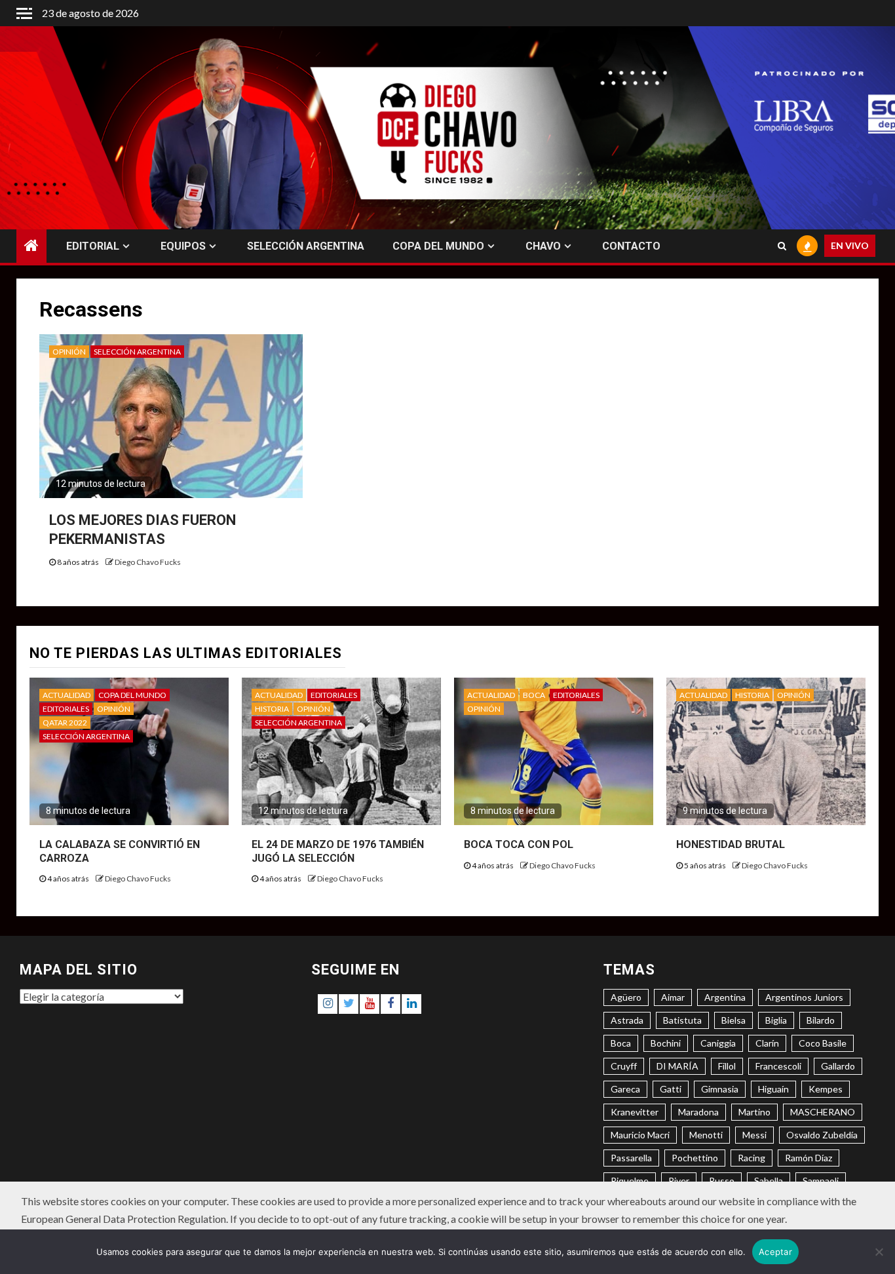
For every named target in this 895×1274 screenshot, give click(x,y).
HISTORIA (272, 709)
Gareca (625, 1088)
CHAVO (543, 246)
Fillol (727, 1065)
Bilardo (821, 1020)
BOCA (534, 695)
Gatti (670, 1088)
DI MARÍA (677, 1065)
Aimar (673, 997)
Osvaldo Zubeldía (822, 1134)
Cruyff (624, 1065)
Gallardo (838, 1065)
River (678, 1180)
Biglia (776, 1020)
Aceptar (775, 1251)
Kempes (826, 1088)
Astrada (627, 1020)
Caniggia (718, 1043)
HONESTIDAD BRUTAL (730, 844)
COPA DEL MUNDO (438, 246)
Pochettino (695, 1157)
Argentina (725, 997)
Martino (754, 1111)
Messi (754, 1134)
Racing (751, 1157)
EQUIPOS (183, 246)
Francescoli (778, 1065)
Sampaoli (821, 1180)
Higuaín (773, 1088)
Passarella (631, 1157)
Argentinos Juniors (804, 997)
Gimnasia (719, 1088)
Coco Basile (823, 1043)
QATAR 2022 (65, 722)
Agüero (626, 997)
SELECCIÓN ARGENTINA (305, 246)
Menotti (706, 1134)
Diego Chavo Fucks (148, 562)
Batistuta (682, 1020)
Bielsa (733, 1020)
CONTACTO (631, 246)
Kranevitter (634, 1111)
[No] (878, 1251)
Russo (721, 1180)
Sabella (768, 1180)
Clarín (767, 1043)
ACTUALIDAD (66, 695)
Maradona (698, 1111)
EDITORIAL (92, 246)
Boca (621, 1043)
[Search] (782, 246)
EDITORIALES (66, 709)
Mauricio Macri (640, 1134)
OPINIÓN (69, 352)
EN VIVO (850, 246)
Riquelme (630, 1180)
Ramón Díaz (808, 1157)
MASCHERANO (822, 1111)
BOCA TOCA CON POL (518, 844)
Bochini (666, 1043)
